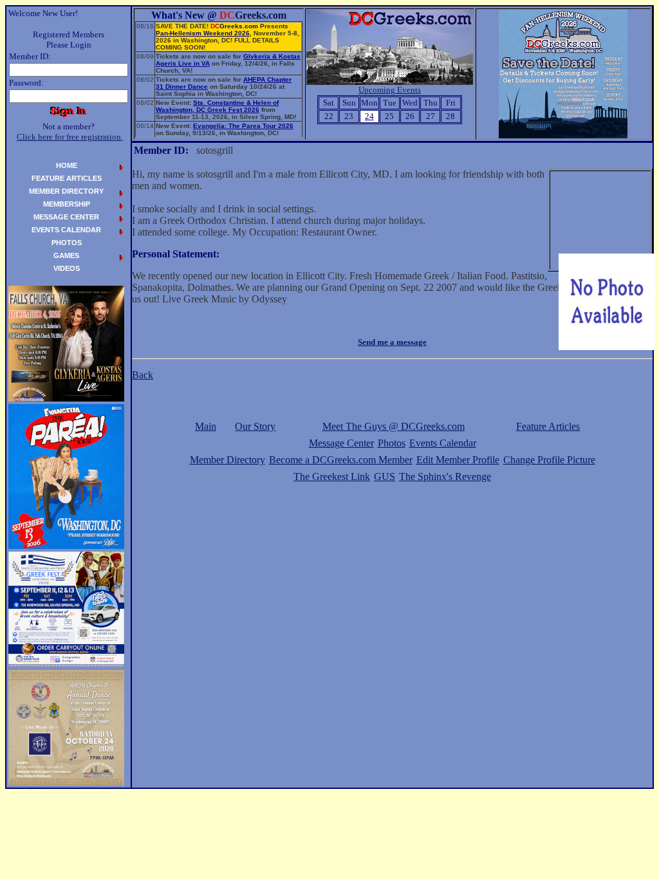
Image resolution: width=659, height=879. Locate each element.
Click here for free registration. (70, 137)
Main (205, 426)
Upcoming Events (389, 90)
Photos (391, 443)
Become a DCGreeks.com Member (341, 459)
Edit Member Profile (457, 459)
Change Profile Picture (549, 459)
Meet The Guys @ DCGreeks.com (393, 426)
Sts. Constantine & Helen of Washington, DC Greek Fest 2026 (217, 106)
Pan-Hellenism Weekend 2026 (203, 33)
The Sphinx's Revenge (445, 476)
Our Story (255, 426)
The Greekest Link (331, 476)
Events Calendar (442, 443)
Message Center (341, 443)
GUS (384, 476)
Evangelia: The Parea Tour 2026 (243, 125)
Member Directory (227, 459)
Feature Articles (548, 426)
